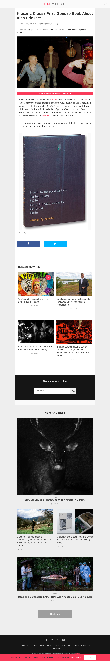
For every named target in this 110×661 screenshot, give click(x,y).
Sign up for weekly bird (55, 381)
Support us (56, 648)
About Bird (24, 645)
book (86, 99)
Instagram (66, 93)
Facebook (56, 93)
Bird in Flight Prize (62, 645)
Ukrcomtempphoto (82, 645)
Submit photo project (42, 645)
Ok (90, 657)
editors (77, 654)
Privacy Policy (75, 657)
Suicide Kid (47, 115)
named (55, 99)
